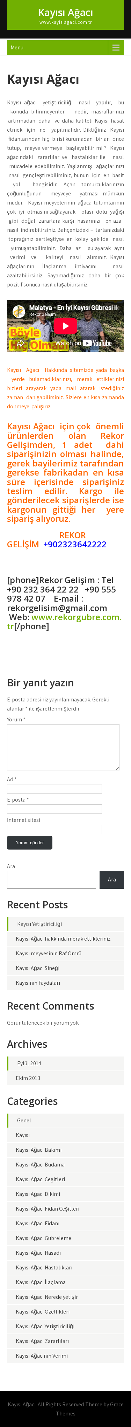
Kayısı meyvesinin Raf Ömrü (48, 953)
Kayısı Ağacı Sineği (37, 968)
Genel (24, 1120)
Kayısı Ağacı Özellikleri (43, 1311)
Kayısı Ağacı (65, 12)
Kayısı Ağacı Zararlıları (42, 1341)
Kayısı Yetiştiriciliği (39, 924)
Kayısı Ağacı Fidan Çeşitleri (47, 1208)
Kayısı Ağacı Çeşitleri (40, 1179)
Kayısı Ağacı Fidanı (37, 1223)
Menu (16, 47)
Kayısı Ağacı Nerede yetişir (47, 1297)
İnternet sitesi (23, 820)
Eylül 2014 (29, 1063)
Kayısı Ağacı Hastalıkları (44, 1267)
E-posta (18, 799)
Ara (11, 866)
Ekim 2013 (28, 1078)
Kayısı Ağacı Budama (40, 1164)
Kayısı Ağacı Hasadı (38, 1252)
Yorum (16, 719)
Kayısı (23, 1135)
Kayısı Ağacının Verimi (42, 1355)
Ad (12, 779)
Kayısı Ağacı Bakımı (38, 1150)
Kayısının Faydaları (38, 982)
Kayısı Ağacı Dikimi (38, 1194)
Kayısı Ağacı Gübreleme (43, 1238)
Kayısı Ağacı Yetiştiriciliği (45, 1326)
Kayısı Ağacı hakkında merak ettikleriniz (63, 938)
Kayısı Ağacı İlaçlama (41, 1282)
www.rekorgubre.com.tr (64, 621)
